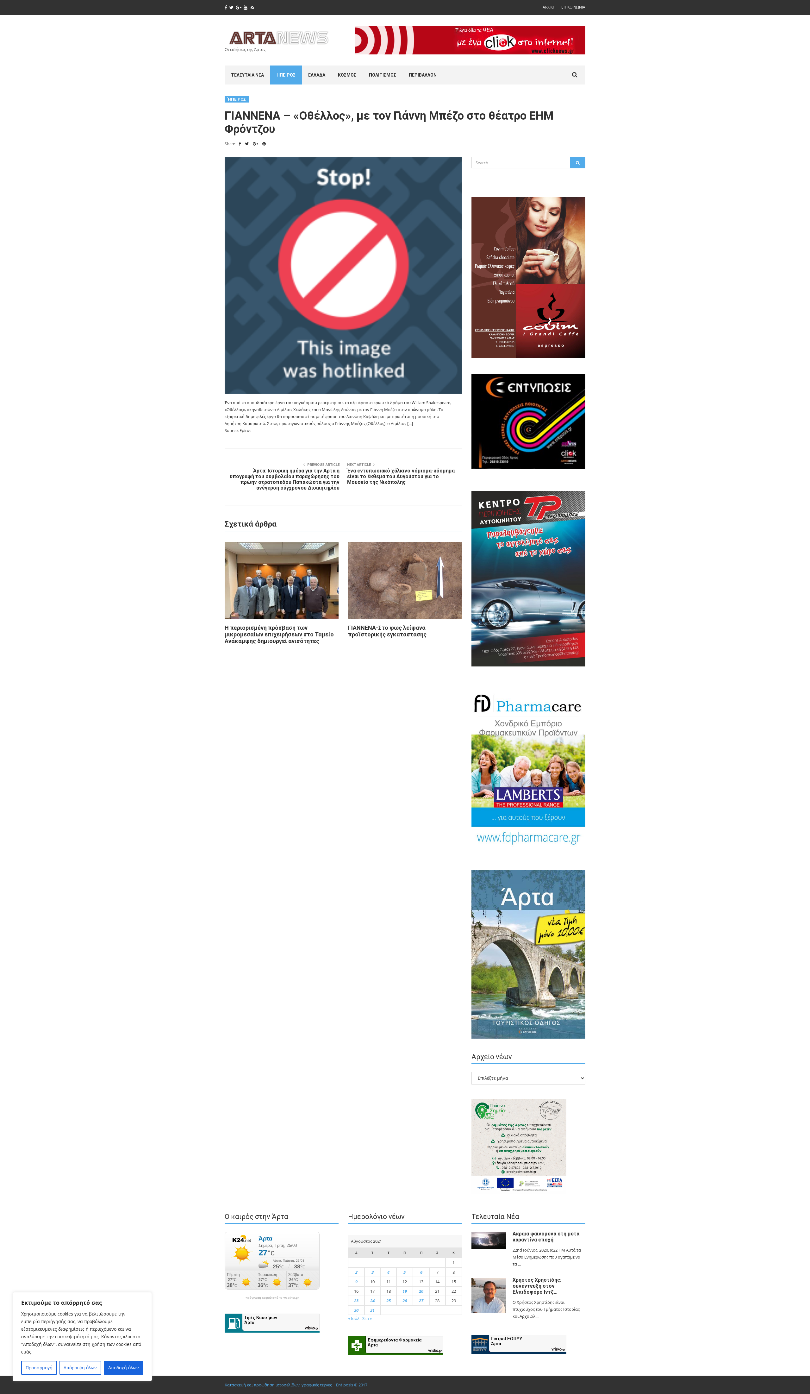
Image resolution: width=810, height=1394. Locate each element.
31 (372, 1310)
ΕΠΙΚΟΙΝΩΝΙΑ (573, 7)
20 (421, 1291)
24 (372, 1300)
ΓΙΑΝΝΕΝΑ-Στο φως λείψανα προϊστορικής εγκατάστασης (387, 631)
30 (356, 1310)
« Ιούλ (353, 1318)
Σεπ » (367, 1318)
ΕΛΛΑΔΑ (316, 75)
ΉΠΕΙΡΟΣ (286, 75)
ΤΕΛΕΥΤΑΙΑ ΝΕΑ (247, 75)
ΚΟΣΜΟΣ (347, 75)
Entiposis (344, 1385)
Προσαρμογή (39, 1368)
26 (404, 1300)
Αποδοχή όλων (123, 1368)
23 (356, 1300)
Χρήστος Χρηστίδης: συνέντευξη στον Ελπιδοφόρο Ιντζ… (537, 1286)
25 (388, 1300)
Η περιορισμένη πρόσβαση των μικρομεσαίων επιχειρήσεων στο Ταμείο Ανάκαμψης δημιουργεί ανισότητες (279, 634)
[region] (82, 1336)
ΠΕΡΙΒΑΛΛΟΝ (423, 75)
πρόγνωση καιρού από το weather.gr (272, 1297)
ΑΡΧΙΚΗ (549, 7)
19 (404, 1291)
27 (421, 1300)
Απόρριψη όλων (80, 1368)
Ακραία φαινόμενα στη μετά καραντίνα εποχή (546, 1237)
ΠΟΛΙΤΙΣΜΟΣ (382, 75)
